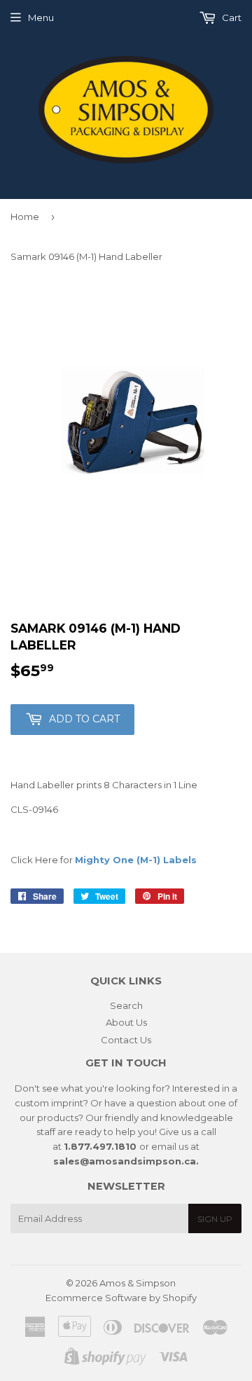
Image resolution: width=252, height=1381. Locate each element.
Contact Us (126, 1039)
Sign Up (214, 1219)
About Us (126, 1022)
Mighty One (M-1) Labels (136, 859)
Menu (41, 17)
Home (24, 216)
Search (126, 1005)
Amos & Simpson (137, 1283)
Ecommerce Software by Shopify (121, 1297)
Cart (230, 17)
